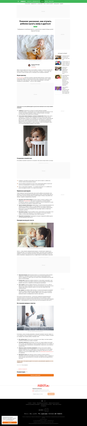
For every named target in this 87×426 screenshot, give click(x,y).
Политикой (36, 391)
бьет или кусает (27, 200)
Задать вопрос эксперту (57, 404)
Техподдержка (43, 405)
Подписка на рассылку (37, 388)
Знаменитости (34, 3)
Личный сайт (33, 67)
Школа (46, 1)
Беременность (36, 1)
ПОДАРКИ (61, 3)
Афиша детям (56, 3)
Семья (42, 1)
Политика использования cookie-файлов (33, 404)
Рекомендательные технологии (46, 404)
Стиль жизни (27, 3)
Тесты (45, 3)
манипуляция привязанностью (47, 351)
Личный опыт (40, 3)
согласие (3, 420)
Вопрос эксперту (50, 3)
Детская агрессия (20, 77)
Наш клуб (51, 1)
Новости (29, 1)
